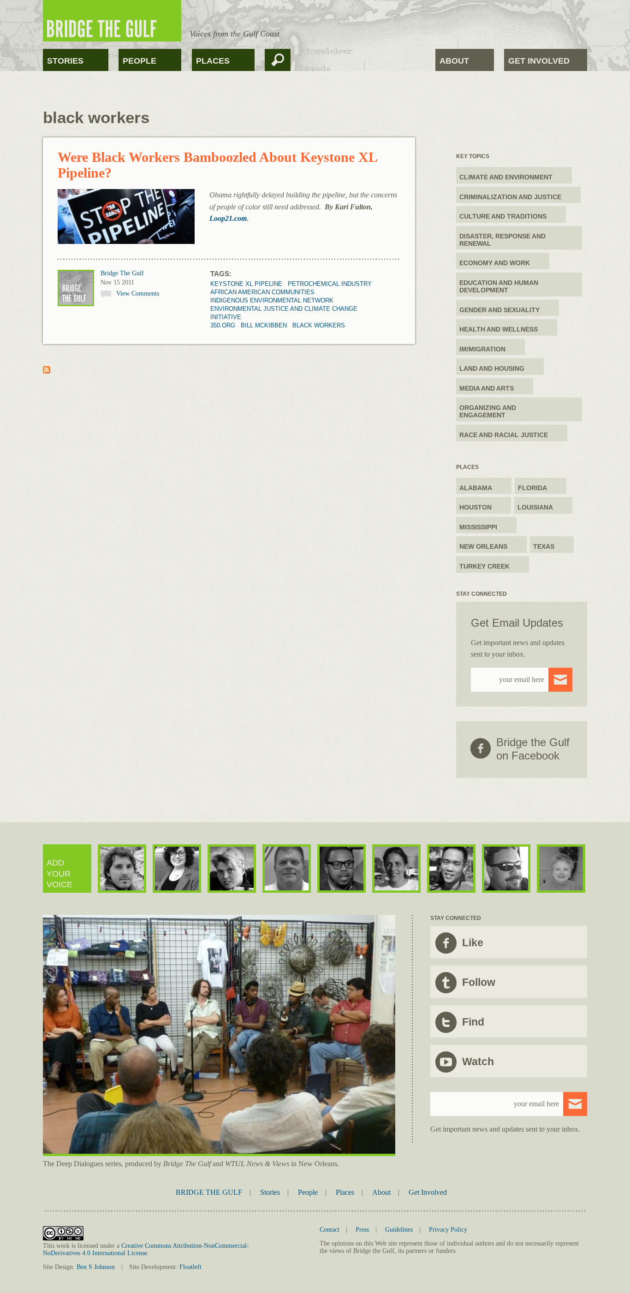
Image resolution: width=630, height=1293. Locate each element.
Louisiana (535, 507)
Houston (475, 507)
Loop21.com (228, 218)
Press (362, 1229)
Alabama (475, 488)
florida (532, 488)
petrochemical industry (330, 283)
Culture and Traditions (503, 216)
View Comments (137, 293)
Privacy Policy (448, 1229)
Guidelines (399, 1229)
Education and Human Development (498, 286)
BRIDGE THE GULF (209, 1192)
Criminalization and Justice (510, 197)
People (139, 60)
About (454, 60)
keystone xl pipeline (246, 283)
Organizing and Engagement (487, 411)
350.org (222, 325)
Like (472, 943)
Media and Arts (486, 388)
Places (213, 60)
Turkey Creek (484, 566)
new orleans (483, 546)
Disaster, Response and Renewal (502, 239)
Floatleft (190, 1266)
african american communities (262, 292)
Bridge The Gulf (122, 273)
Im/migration (482, 349)
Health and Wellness (498, 329)
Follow (478, 982)
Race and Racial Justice (503, 435)
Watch (478, 1062)
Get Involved (539, 60)
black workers (318, 325)
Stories (65, 60)
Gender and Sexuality (499, 310)
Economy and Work (494, 263)
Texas (543, 546)
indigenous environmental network (271, 300)
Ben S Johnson (96, 1266)
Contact (329, 1229)
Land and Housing (491, 368)
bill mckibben (264, 325)
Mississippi (478, 527)
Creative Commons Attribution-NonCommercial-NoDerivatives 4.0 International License (146, 1249)
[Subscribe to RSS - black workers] (46, 371)
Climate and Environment (506, 177)
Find (473, 1022)
